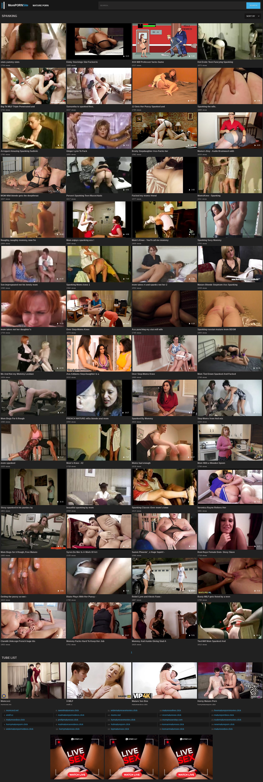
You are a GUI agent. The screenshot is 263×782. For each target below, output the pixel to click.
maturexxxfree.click (171, 710)
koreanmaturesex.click (173, 729)
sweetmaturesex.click (68, 710)
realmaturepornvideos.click (71, 715)
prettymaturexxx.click (68, 720)
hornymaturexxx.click (69, 729)
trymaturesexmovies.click (123, 720)
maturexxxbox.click (223, 729)
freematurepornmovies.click (227, 710)
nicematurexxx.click (171, 715)
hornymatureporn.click (17, 724)
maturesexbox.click (15, 720)
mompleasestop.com (172, 720)
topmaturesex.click (120, 729)
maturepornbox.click (224, 715)
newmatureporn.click (224, 724)
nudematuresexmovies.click (227, 720)
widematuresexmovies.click (124, 710)
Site (18, 5)
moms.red (116, 715)
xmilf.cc (9, 715)
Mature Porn (41, 5)
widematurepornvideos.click (19, 729)
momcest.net (12, 710)
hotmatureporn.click (120, 724)
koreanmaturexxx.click (173, 724)
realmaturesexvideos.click (70, 724)
